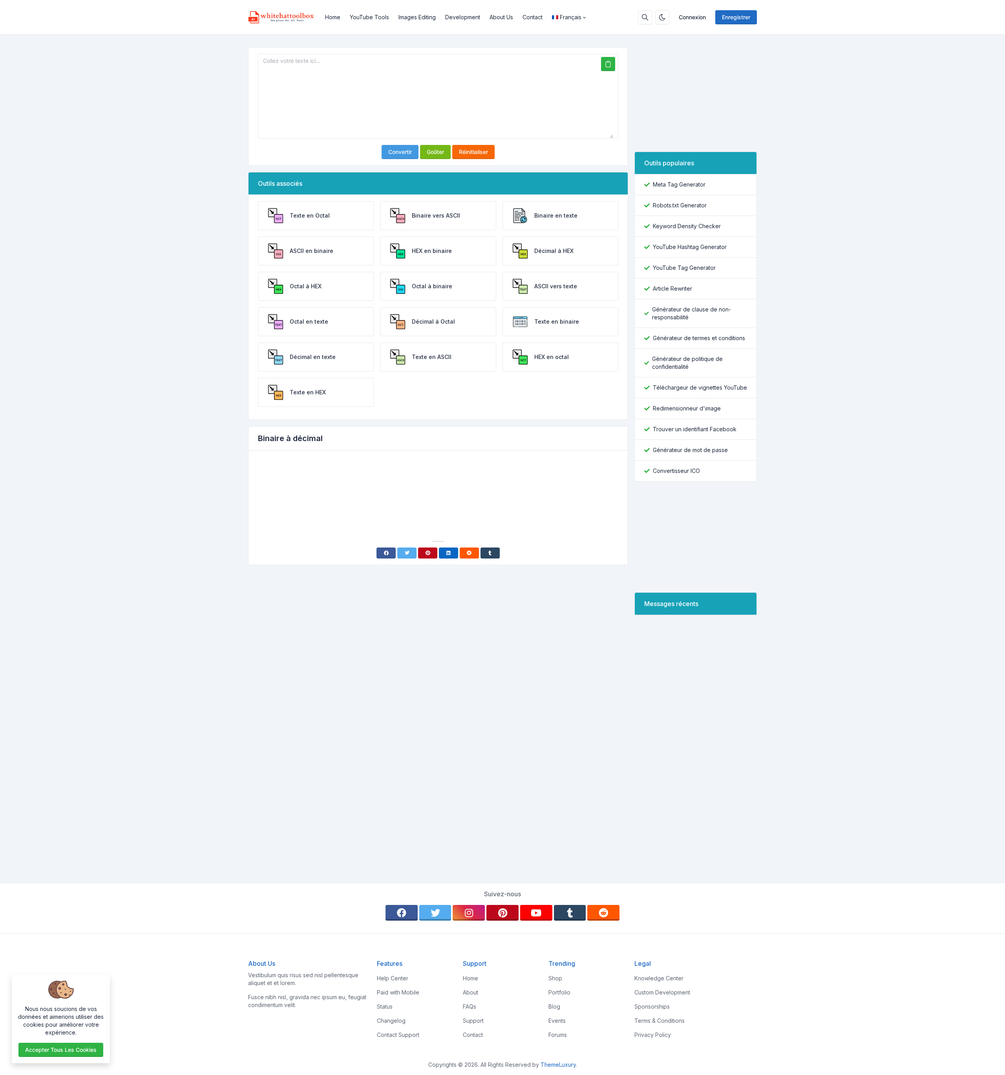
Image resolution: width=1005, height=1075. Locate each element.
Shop (555, 978)
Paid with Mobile (398, 992)
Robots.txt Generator (680, 205)
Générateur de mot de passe (690, 450)
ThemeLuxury (558, 1064)
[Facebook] (386, 553)
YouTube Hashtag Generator (690, 247)
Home (332, 17)
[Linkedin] (448, 553)
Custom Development (662, 992)
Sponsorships (652, 1006)
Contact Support (398, 1034)
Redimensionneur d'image (687, 408)
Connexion (692, 17)
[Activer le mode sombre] (662, 17)
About (470, 992)
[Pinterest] (427, 553)
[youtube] (536, 913)
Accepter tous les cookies (61, 1049)
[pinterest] (502, 913)
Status (385, 1006)
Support (473, 1020)
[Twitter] (407, 553)
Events (557, 1020)
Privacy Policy (652, 1034)
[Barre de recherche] (645, 17)
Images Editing (417, 17)
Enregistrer (736, 17)
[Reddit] (469, 553)
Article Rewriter (672, 288)
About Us (501, 17)
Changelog (391, 1020)
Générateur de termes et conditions (699, 338)
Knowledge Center (658, 978)
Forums (557, 1034)
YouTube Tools (369, 17)
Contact (533, 17)
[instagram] (469, 913)
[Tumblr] (490, 553)
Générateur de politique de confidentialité (687, 362)
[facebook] (402, 913)
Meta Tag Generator (679, 184)
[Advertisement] (438, 478)
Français (570, 17)
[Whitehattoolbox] (284, 17)
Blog (554, 1006)
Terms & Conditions (659, 1020)
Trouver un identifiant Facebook (694, 429)
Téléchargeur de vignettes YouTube (700, 387)
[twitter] (435, 913)
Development (462, 17)
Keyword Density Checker (687, 226)
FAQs (469, 1006)
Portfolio (559, 992)
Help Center (392, 978)
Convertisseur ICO (676, 470)
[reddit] (603, 913)
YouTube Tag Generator (684, 267)
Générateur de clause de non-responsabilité (691, 313)
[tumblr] (570, 913)
